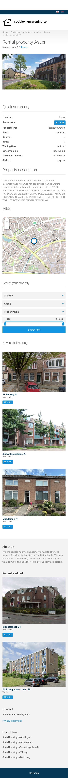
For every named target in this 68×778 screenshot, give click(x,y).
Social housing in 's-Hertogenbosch (20, 747)
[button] (34, 242)
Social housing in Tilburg (15, 752)
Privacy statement (12, 721)
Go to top (34, 773)
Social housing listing (21, 32)
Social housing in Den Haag (16, 757)
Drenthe (37, 32)
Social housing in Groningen (16, 737)
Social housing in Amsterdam (17, 742)
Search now (34, 329)
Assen (47, 32)
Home (5, 32)
